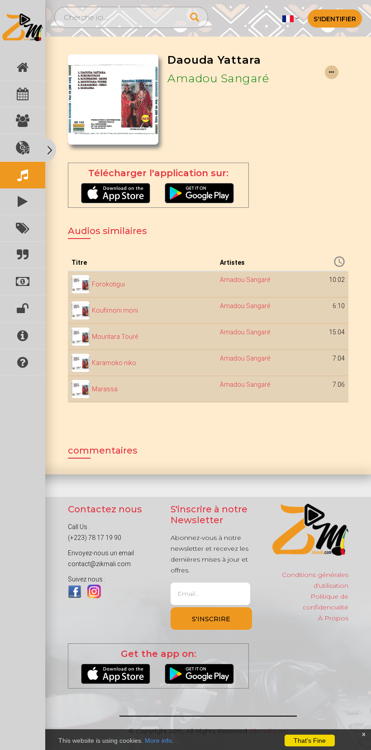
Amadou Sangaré (218, 78)
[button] (290, 18)
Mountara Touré (115, 336)
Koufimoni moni (115, 310)
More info (158, 740)
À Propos (333, 618)
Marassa (105, 389)
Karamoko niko (114, 362)
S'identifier (335, 19)
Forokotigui (108, 284)
